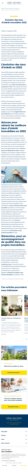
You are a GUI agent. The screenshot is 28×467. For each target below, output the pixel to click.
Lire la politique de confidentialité (8, 460)
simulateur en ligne (6, 264)
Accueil (2, 8)
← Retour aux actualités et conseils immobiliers (12, 279)
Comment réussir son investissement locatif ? (11, 319)
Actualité (16, 8)
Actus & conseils (9, 8)
